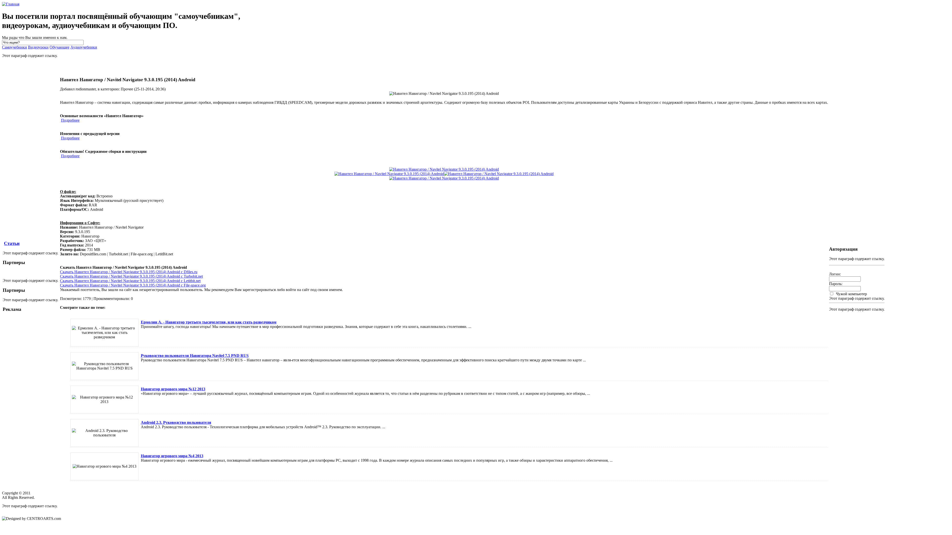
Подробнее (70, 120)
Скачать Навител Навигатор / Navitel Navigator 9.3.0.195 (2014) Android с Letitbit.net (130, 281)
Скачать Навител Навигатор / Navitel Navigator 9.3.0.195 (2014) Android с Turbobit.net (131, 276)
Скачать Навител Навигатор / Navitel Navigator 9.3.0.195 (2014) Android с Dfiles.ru (128, 272)
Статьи (12, 243)
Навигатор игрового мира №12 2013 (173, 389)
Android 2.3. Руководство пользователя (176, 422)
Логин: (835, 274)
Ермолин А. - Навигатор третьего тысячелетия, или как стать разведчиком (208, 322)
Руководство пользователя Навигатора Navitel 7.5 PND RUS (195, 355)
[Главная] (10, 4)
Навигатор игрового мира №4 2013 (172, 456)
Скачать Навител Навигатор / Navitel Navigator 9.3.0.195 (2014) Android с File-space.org (133, 285)
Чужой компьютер (851, 294)
